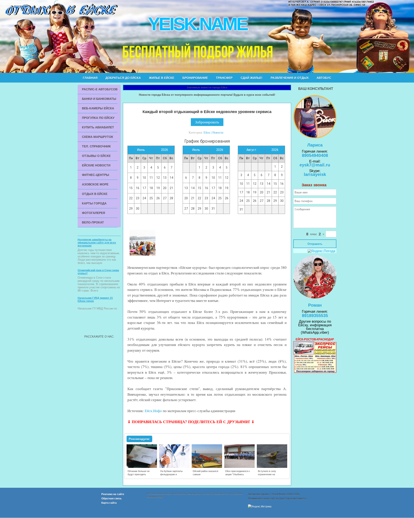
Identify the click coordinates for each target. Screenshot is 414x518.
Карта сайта (109, 502)
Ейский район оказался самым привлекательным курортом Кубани (205, 476)
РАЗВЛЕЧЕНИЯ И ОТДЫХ (290, 78)
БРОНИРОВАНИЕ (195, 78)
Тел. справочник (96, 146)
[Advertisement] (99, 323)
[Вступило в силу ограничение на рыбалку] (272, 467)
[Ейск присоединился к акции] (239, 467)
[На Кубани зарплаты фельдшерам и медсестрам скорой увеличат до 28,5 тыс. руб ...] (174, 467)
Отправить (314, 243)
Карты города (94, 203)
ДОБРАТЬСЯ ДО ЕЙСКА (123, 78)
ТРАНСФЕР (224, 78)
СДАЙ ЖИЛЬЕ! (251, 78)
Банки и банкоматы (99, 98)
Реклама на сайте (112, 494)
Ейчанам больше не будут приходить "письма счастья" (139, 474)
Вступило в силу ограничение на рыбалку (267, 474)
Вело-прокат (93, 222)
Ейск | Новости (213, 132)
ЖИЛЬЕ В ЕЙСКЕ (161, 78)
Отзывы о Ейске (96, 156)
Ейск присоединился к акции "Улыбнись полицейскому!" (237, 474)
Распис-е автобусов (100, 89)
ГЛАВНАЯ (90, 78)
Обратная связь (111, 498)
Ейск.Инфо (153, 410)
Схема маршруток (97, 137)
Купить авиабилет (98, 127)
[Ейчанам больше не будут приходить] (142, 467)
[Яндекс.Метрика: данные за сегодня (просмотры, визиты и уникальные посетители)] (259, 506)
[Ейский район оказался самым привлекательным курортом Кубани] (207, 467)
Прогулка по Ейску (98, 118)
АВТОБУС (324, 78)
